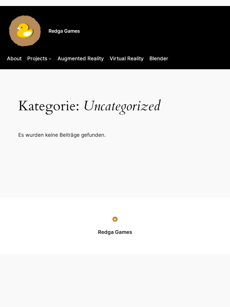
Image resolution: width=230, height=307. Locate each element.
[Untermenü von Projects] (50, 58)
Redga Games (64, 31)
